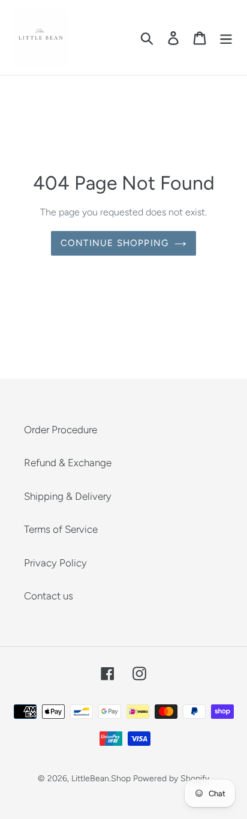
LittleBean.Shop (101, 778)
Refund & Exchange (68, 463)
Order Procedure (60, 430)
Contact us (48, 596)
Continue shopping (114, 243)
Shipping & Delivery (68, 496)
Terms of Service (61, 529)
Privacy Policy (55, 563)
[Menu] (226, 38)
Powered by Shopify (171, 778)
